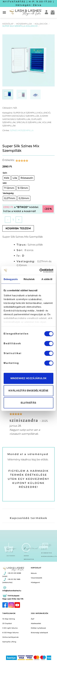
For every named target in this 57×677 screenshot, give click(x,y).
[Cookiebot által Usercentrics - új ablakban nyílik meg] (40, 271)
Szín (5, 173)
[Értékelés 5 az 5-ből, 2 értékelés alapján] (24, 160)
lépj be (36, 459)
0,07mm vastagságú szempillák (20, 116)
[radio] (6, 178)
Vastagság (8, 193)
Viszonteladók (36, 578)
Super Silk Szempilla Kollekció (20, 26)
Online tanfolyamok (10, 637)
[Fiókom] (46, 12)
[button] (4, 12)
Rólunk (34, 573)
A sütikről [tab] (46, 279)
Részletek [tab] (29, 279)
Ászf (32, 619)
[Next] (49, 60)
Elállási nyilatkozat (38, 628)
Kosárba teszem (18, 228)
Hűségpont (35, 582)
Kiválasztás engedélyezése (28, 390)
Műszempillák (24, 24)
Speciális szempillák (29, 122)
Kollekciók (41, 24)
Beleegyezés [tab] (11, 279)
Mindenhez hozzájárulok (28, 378)
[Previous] (7, 60)
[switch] (48, 343)
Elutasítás (28, 402)
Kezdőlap (7, 24)
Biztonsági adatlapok (39, 633)
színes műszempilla (21, 130)
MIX (5, 183)
